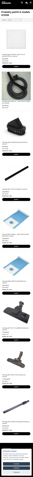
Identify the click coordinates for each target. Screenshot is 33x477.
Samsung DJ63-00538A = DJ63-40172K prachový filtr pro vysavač (13, 55)
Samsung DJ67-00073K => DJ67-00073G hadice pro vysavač (16, 102)
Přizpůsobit (16, 472)
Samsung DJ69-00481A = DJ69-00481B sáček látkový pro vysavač (15, 235)
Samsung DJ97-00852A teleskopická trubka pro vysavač (16, 422)
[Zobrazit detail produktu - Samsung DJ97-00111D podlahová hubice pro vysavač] (16, 312)
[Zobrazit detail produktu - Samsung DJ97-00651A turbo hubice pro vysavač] (16, 359)
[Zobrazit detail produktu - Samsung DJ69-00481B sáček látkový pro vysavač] (16, 265)
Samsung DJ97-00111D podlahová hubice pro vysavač (15, 328)
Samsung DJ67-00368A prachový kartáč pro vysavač (15, 143)
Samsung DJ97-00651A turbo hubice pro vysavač (14, 375)
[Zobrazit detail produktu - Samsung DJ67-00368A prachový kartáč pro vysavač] (16, 127)
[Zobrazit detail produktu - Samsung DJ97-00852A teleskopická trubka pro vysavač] (16, 406)
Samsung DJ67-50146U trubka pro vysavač (14, 189)
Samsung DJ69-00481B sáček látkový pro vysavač (14, 282)
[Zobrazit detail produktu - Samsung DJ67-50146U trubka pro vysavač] (16, 173)
